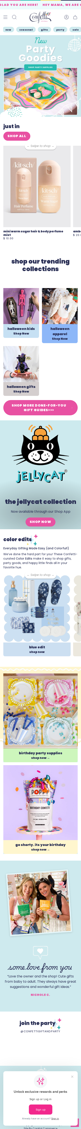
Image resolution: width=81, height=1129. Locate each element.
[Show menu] (5, 17)
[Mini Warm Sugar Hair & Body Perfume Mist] (37, 186)
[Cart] (75, 17)
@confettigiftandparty (40, 1031)
